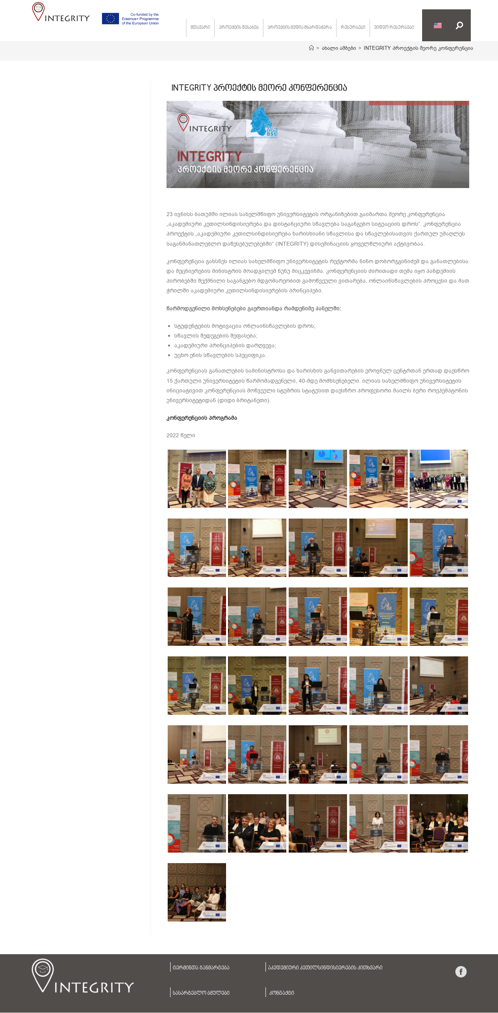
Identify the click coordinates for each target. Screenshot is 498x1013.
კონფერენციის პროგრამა (202, 418)
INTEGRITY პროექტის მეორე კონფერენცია (418, 48)
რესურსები (353, 27)
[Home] (311, 48)
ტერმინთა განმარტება (201, 968)
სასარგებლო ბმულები (201, 993)
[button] (459, 25)
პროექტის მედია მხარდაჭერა (300, 27)
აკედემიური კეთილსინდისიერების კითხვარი (325, 968)
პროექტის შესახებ (239, 27)
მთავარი (200, 27)
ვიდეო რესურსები (394, 27)
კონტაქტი (281, 993)
